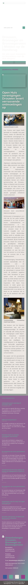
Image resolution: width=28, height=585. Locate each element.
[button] (14, 62)
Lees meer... (4, 415)
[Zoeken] (24, 27)
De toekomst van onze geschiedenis (13, 451)
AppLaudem (21, 583)
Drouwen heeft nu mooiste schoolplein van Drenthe (10, 435)
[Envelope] (11, 577)
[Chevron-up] (23, 577)
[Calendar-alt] (17, 577)
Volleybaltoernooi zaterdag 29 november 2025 (11, 403)
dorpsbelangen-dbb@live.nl (17, 560)
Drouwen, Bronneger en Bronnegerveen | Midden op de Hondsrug (14, 43)
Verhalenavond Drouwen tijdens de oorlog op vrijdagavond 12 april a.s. (13, 470)
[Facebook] (5, 577)
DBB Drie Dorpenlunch (9, 420)
